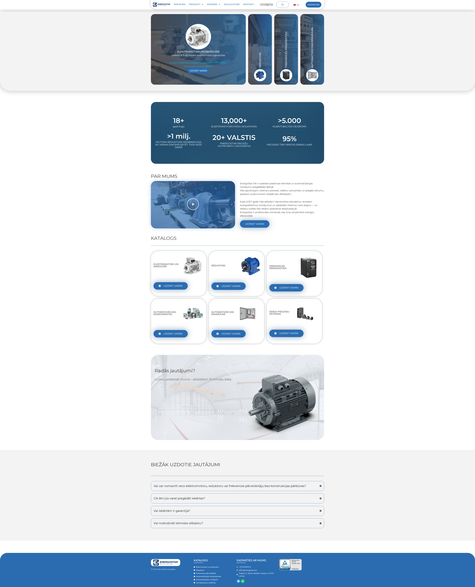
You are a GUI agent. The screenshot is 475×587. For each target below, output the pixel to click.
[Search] (282, 4)
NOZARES (212, 4)
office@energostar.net (248, 570)
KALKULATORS (232, 4)
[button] (193, 204)
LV (297, 5)
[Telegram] (238, 581)
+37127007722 (266, 4)
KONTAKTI (248, 4)
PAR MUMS (179, 4)
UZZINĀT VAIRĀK (198, 71)
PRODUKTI (194, 4)
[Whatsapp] (243, 581)
